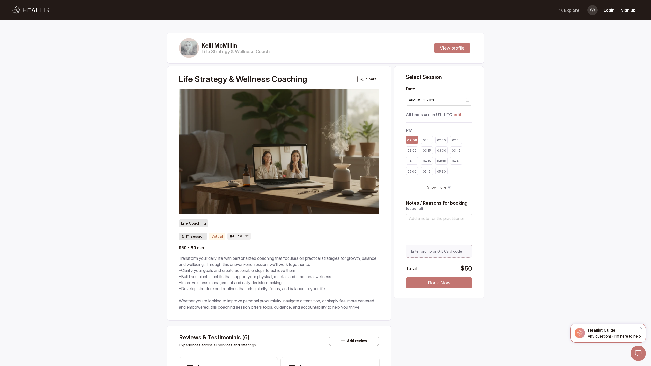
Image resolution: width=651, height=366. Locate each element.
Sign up (628, 10)
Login (609, 10)
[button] (467, 100)
